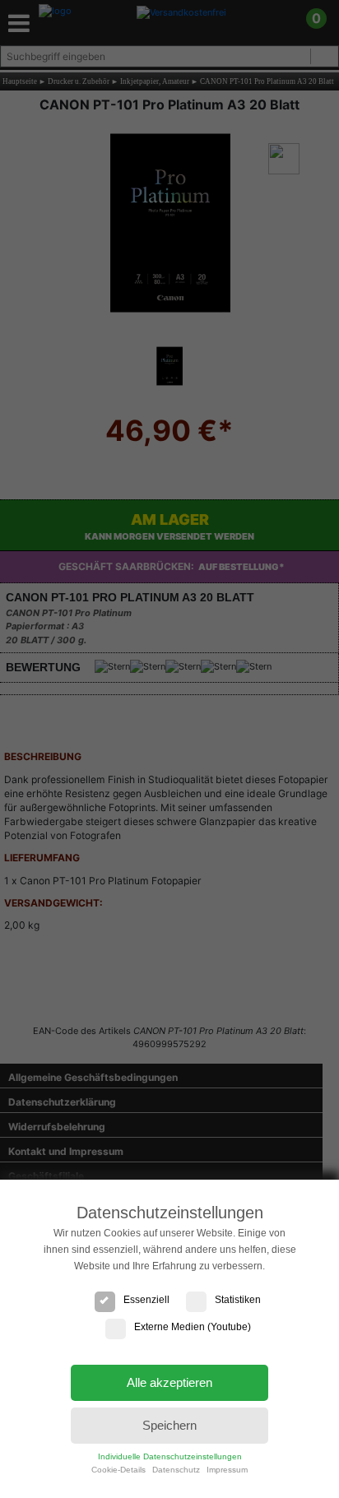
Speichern (169, 1425)
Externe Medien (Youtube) (192, 1327)
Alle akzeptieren (169, 1382)
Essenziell (146, 1300)
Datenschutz (176, 1469)
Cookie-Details (118, 1469)
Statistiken (238, 1300)
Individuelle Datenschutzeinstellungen (170, 1456)
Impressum (227, 1469)
